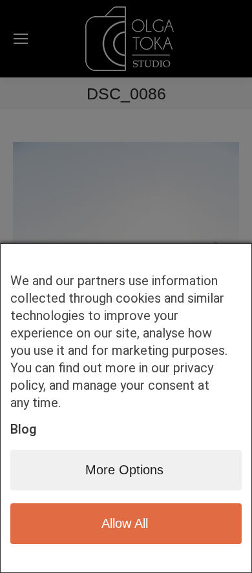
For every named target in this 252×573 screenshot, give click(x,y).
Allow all (124, 523)
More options (124, 470)
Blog (23, 429)
